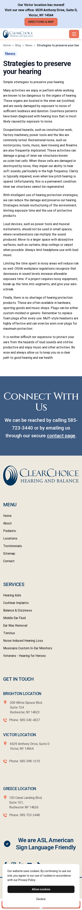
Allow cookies (41, 889)
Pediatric (9, 531)
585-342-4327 (30, 720)
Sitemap (9, 553)
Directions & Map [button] (41, 21)
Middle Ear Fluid (14, 618)
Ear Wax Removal (15, 625)
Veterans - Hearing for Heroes (24, 656)
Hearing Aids (12, 595)
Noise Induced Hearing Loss (23, 641)
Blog (18, 45)
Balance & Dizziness (17, 610)
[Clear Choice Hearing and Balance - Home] (35, 34)
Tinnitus (9, 633)
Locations (10, 538)
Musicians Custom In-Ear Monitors (27, 648)
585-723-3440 (30, 815)
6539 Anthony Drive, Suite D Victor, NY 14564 (29, 746)
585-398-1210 (30, 761)
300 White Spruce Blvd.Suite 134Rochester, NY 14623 (26, 707)
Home (7, 45)
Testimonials (12, 546)
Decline (41, 899)
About (7, 523)
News (28, 45)
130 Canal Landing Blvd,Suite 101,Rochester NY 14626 (25, 802)
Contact (9, 561)
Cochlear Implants (16, 603)
